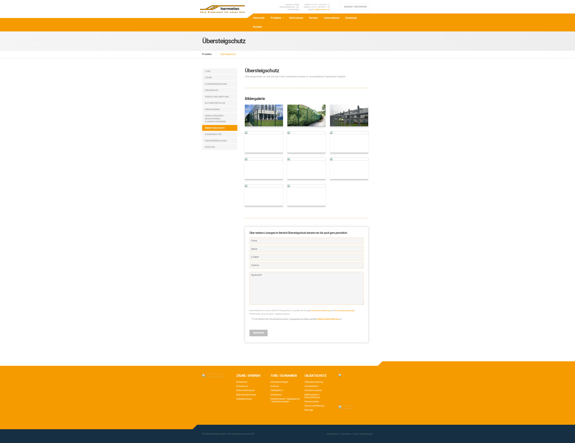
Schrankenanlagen (216, 83)
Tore (208, 71)
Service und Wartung (217, 96)
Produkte (276, 17)
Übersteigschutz (215, 127)
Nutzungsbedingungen (345, 310)
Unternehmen (331, 17)
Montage (210, 146)
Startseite (259, 17)
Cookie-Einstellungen (363, 434)
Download (351, 17)
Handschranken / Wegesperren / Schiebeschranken (215, 118)
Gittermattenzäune (245, 390)
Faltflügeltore (276, 390)
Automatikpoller (215, 102)
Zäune (208, 77)
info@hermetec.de (322, 10)
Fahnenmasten (213, 134)
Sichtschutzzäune (313, 390)
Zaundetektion (311, 386)
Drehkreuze (211, 90)
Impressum (346, 434)
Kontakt (257, 26)
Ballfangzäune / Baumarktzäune (312, 396)
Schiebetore (276, 394)
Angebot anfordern (355, 7)
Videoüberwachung (216, 140)
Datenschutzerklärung (320, 310)
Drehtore (274, 386)
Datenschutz (333, 434)
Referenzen (296, 17)
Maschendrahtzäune (246, 394)
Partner (313, 17)
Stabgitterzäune (244, 399)
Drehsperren (212, 109)
